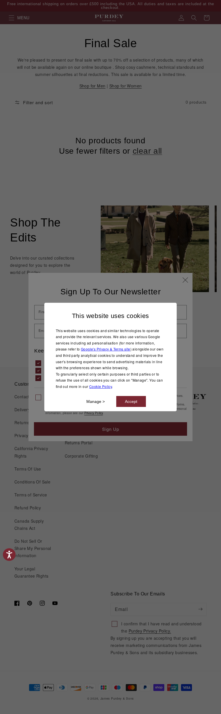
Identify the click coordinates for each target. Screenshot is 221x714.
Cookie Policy (100, 386)
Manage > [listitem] (95, 401)
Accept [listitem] (131, 401)
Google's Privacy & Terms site (105, 348)
